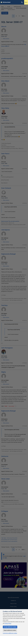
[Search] (22, 2)
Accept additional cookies (10, 627)
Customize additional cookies (10, 633)
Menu (26, 2)
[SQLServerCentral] (1, 2)
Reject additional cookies (10, 630)
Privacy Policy (7, 623)
